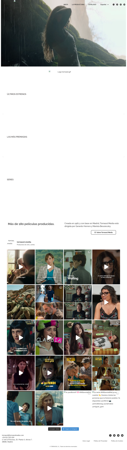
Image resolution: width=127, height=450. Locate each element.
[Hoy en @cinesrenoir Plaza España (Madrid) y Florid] (21, 373)
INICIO (66, 4)
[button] (3, 114)
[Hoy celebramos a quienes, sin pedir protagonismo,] (49, 302)
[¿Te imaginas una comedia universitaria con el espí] (78, 337)
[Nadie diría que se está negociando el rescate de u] (49, 408)
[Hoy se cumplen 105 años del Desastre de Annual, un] (21, 302)
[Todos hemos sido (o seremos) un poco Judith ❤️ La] (78, 302)
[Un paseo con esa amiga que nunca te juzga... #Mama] (49, 267)
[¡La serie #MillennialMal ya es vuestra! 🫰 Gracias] (106, 408)
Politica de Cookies (117, 441)
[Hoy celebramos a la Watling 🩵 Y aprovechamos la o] (78, 267)
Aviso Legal (86, 441)
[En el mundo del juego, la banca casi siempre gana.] (106, 267)
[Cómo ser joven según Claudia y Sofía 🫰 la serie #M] (21, 408)
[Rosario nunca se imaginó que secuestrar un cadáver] (106, 373)
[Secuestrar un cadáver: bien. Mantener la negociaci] (49, 373)
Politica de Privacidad (100, 441)
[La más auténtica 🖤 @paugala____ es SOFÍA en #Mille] (21, 337)
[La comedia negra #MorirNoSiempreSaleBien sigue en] (78, 373)
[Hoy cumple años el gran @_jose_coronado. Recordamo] (21, 267)
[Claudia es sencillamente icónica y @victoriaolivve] (49, 337)
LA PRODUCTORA (78, 4)
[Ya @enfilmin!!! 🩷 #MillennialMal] (78, 408)
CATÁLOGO (92, 4)
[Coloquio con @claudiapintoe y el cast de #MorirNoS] (106, 302)
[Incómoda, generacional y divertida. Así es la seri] (106, 337)
